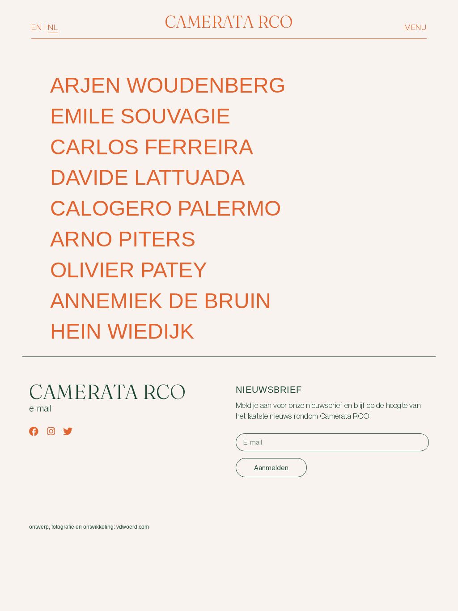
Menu (415, 27)
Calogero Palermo (165, 208)
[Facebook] (33, 431)
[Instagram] (50, 431)
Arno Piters (122, 239)
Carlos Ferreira (151, 147)
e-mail (40, 409)
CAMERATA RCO (229, 21)
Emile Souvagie (140, 116)
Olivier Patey (128, 270)
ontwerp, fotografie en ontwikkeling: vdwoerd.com (89, 527)
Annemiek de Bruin (160, 301)
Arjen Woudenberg (167, 85)
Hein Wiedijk (122, 331)
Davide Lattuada (147, 177)
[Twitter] (67, 431)
